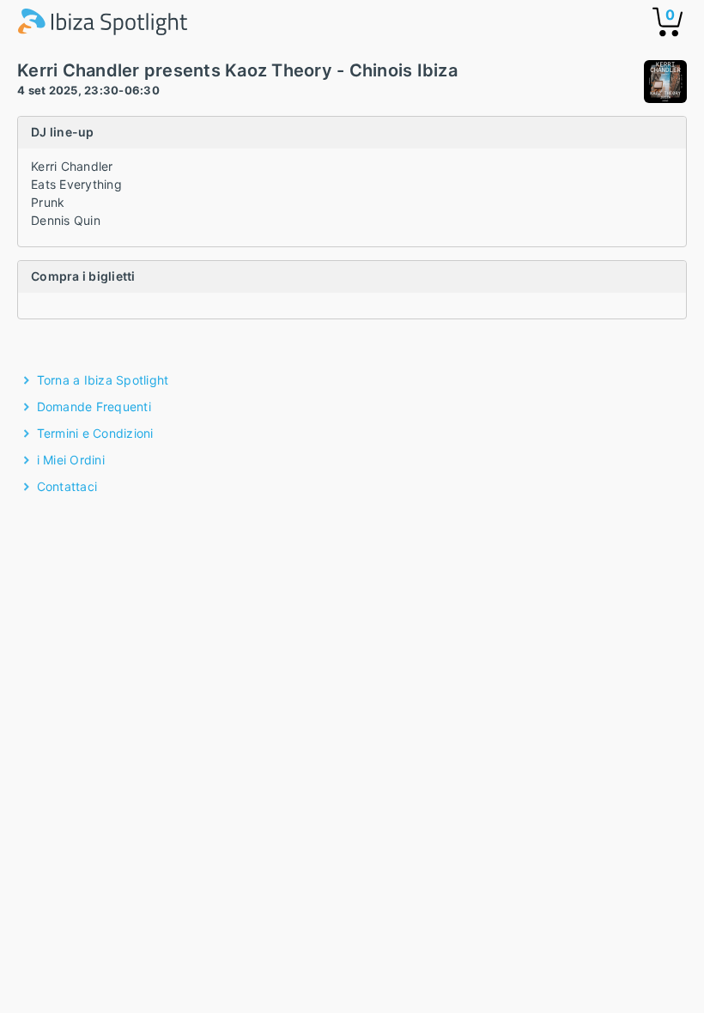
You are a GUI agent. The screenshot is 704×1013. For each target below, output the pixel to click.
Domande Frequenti (94, 406)
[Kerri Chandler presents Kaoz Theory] (665, 83)
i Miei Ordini (71, 459)
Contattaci (67, 486)
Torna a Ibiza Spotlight (103, 380)
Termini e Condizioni (95, 433)
